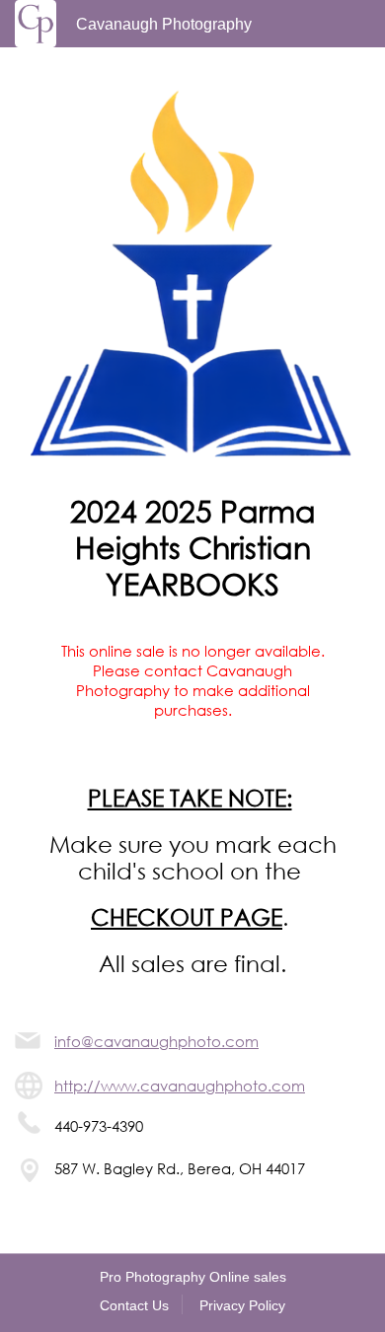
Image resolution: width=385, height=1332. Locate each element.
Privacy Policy (242, 1305)
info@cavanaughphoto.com (156, 1041)
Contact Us (134, 1305)
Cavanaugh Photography (164, 24)
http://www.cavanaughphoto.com (179, 1085)
